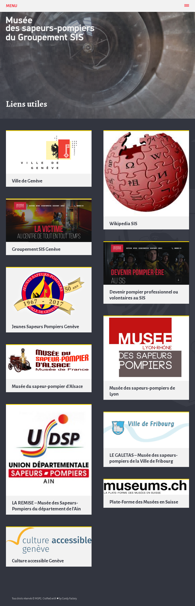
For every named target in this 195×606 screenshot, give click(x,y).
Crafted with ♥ (50, 598)
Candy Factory (69, 598)
